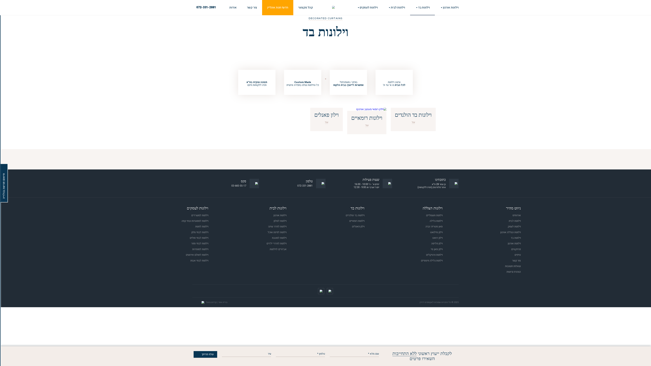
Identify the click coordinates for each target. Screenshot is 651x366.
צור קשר (252, 7)
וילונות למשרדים (199, 215)
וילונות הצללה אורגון (510, 232)
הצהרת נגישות (514, 272)
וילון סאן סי (437, 249)
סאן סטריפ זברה (434, 226)
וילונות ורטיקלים (434, 255)
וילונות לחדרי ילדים (277, 243)
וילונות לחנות (201, 226)
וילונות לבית (398, 7)
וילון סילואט (436, 232)
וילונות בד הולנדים (355, 215)
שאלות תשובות (513, 266)
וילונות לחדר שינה (277, 226)
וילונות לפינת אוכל (277, 232)
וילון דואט (437, 238)
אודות (233, 7)
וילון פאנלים (358, 226)
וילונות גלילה (436, 221)
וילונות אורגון (451, 7)
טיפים (518, 255)
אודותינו (516, 215)
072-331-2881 (206, 7)
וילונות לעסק (514, 226)
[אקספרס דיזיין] (333, 8)
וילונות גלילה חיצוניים (432, 260)
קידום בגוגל (211, 302)
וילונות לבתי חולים (199, 238)
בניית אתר (222, 302)
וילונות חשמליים (434, 215)
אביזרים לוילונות (278, 249)
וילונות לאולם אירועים (197, 255)
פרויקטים (516, 249)
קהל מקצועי (305, 7)
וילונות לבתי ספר (199, 243)
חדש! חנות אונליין (277, 7)
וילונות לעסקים (369, 7)
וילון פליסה (437, 243)
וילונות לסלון (280, 221)
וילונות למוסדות (200, 249)
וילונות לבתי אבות (199, 260)
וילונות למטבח (279, 238)
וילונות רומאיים (356, 221)
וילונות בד (424, 7)
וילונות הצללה (433, 208)
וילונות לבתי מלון (199, 232)
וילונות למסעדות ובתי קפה (195, 221)
